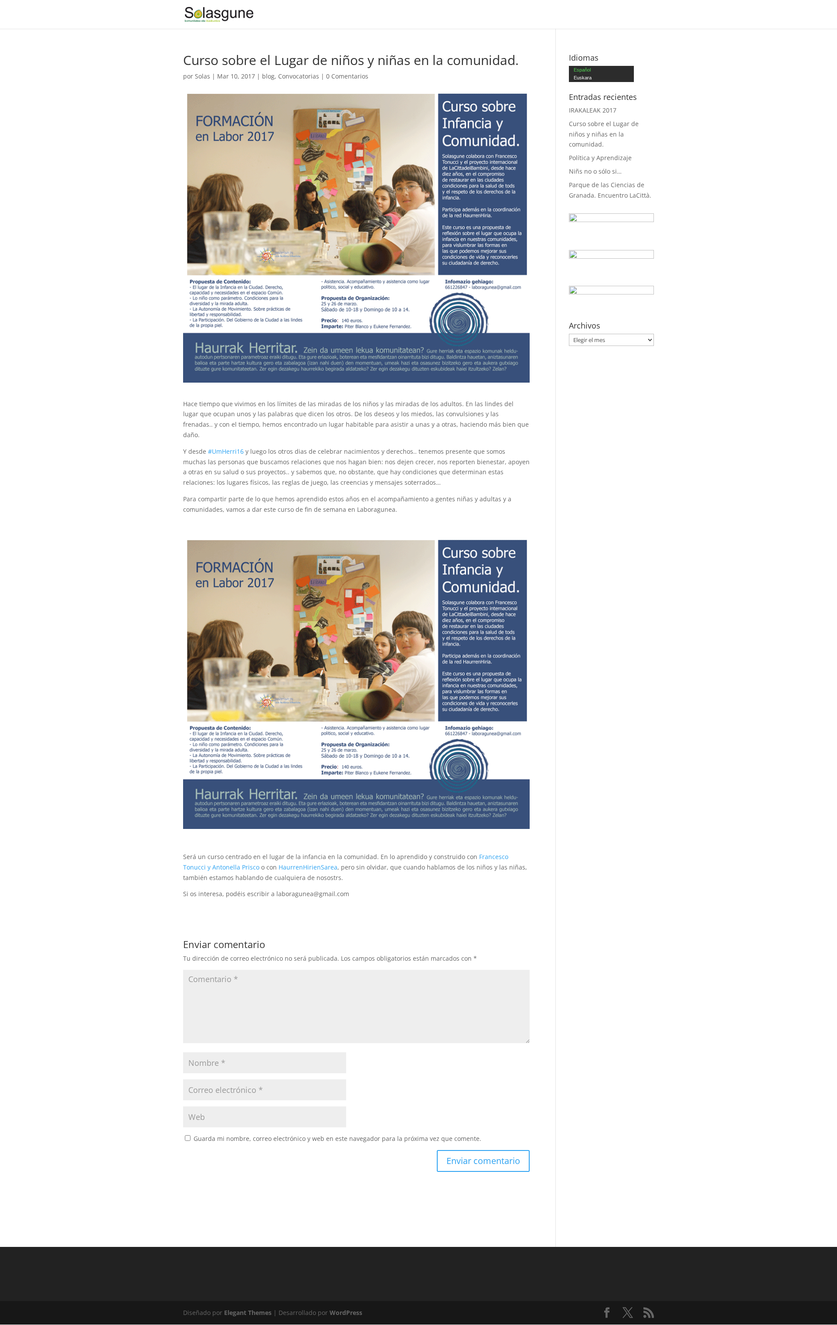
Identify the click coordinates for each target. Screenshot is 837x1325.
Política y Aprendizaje (600, 158)
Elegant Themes (248, 1312)
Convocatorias (298, 76)
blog (268, 76)
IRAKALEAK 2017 (592, 110)
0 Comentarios (347, 76)
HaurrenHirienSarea (308, 867)
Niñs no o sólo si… (595, 171)
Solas (202, 76)
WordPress (346, 1312)
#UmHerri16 (226, 451)
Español (582, 69)
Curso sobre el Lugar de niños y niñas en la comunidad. (604, 134)
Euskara (583, 77)
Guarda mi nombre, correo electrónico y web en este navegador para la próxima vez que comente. (337, 1138)
